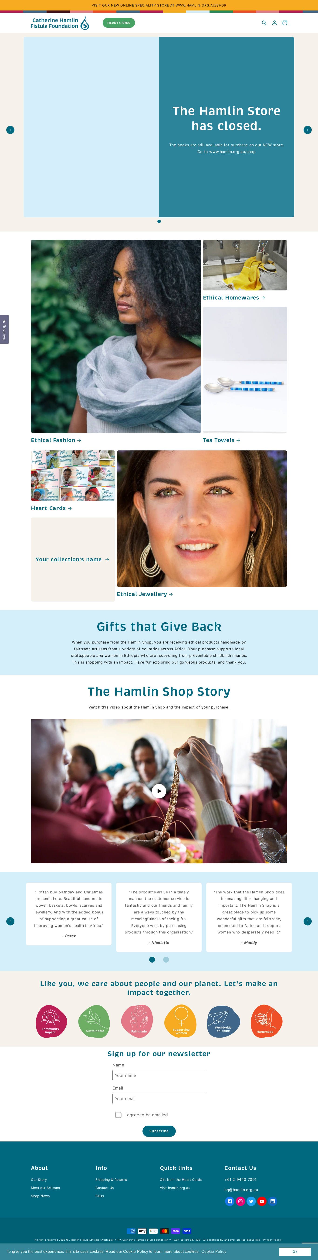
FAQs (99, 1196)
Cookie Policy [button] (213, 1251)
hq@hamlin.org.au (241, 1189)
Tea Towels (219, 440)
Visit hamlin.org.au (175, 1188)
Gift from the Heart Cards (181, 1180)
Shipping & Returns (111, 1180)
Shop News (40, 1196)
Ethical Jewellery (142, 594)
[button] (264, 23)
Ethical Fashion (53, 440)
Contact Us (104, 1188)
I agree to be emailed (146, 1114)
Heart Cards (48, 508)
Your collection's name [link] (70, 559)
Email (117, 1088)
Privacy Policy (272, 1239)
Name (118, 1064)
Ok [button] (295, 1251)
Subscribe (159, 1131)
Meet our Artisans (45, 1188)
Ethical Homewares (231, 297)
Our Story (39, 1180)
